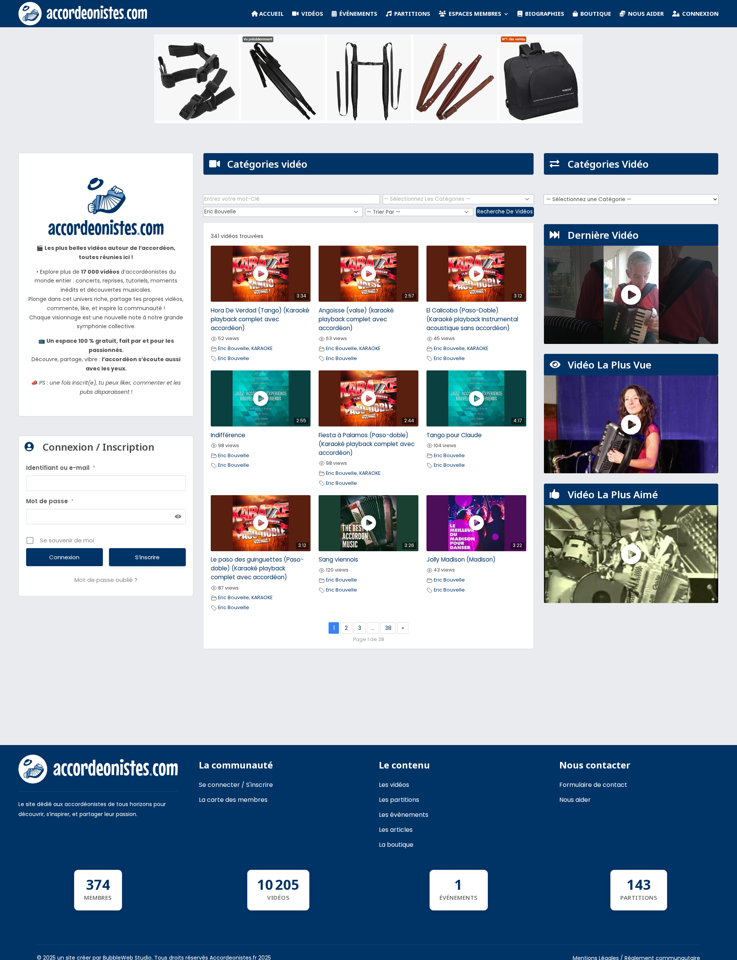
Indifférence (228, 435)
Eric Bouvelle (233, 348)
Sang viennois (338, 559)
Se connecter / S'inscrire (236, 784)
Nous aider (575, 799)
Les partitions (399, 799)
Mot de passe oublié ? (105, 580)
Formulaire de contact (593, 784)
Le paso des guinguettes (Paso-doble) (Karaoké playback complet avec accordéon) (257, 568)
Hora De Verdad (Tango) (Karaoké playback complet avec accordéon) (260, 319)
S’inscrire (147, 557)
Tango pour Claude (454, 435)
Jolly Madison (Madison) (461, 559)
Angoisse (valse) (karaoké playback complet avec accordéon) (356, 319)
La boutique (396, 844)
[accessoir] (368, 121)
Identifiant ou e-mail (60, 468)
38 (388, 628)
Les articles (396, 829)
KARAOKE (262, 348)
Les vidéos (394, 784)
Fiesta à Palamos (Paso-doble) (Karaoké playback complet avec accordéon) (367, 444)
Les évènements (403, 814)
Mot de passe (50, 501)
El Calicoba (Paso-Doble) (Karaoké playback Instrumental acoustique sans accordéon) (472, 319)
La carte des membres (233, 799)
